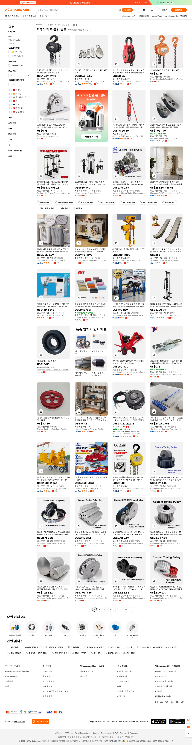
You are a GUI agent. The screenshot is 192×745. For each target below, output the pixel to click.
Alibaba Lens (19, 721)
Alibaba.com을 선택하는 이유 (17, 671)
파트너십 (158, 691)
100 (125, 609)
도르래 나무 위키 (80, 653)
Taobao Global (106, 733)
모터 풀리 (97, 653)
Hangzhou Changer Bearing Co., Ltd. (89, 81)
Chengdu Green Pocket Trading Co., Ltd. (53, 260)
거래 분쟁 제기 (123, 681)
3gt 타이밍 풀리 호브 (32, 647)
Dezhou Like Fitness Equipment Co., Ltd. (53, 193)
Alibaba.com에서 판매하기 (165, 671)
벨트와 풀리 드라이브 (149, 202)
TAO (116, 733)
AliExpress (59, 733)
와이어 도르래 (130, 653)
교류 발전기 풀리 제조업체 (38, 653)
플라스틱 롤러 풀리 (47, 208)
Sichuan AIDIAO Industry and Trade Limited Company (129, 136)
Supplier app (95, 721)
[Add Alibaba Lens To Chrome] (40, 721)
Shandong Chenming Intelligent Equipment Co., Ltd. (166, 260)
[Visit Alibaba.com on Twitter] (166, 702)
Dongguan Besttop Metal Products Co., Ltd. (91, 317)
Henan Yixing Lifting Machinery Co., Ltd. (53, 81)
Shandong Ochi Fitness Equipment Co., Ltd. (166, 193)
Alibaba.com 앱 (118, 721)
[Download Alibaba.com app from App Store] (159, 721)
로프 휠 (129, 647)
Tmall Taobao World (83, 733)
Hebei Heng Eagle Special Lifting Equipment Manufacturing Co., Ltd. (166, 79)
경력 (7, 686)
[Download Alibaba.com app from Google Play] (178, 721)
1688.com (69, 733)
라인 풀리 (78, 208)
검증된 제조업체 (86, 671)
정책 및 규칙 (48, 696)
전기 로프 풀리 (114, 647)
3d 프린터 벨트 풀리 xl (65, 202)
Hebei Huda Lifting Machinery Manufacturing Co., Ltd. (129, 81)
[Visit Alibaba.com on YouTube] (177, 702)
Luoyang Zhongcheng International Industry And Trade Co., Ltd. (91, 260)
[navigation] (20, 317)
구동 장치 (50, 25)
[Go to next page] (131, 609)
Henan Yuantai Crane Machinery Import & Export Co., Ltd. (129, 260)
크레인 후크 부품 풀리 (108, 202)
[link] (188, 720)
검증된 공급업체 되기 (163, 686)
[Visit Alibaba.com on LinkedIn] (161, 702)
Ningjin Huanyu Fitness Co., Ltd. (87, 193)
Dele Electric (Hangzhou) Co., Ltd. (88, 488)
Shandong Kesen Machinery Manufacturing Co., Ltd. (129, 372)
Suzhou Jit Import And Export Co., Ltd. (165, 315)
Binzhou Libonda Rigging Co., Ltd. (163, 138)
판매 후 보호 (48, 686)
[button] (119, 10)
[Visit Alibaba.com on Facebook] (156, 702)
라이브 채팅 (122, 676)
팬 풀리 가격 (75, 647)
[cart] (152, 10)
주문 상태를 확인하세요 (164, 681)
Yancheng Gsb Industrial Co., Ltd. (50, 315)
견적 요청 (84, 676)
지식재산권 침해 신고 (126, 691)
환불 (119, 686)
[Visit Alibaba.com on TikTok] (182, 702)
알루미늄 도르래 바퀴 (94, 647)
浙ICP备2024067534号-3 (162, 741)
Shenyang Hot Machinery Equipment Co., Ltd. (53, 370)
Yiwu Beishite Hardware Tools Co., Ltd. (165, 429)
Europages (134, 733)
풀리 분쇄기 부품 (129, 202)
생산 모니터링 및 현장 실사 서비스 (56, 691)
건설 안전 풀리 (16, 653)
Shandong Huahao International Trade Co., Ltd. (129, 315)
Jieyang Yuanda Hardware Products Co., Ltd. (166, 374)
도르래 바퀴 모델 (87, 202)
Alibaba (39, 25)
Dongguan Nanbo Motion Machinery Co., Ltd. (129, 193)
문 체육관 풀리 (170, 202)
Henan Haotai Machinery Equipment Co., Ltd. (53, 488)
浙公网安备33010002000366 (138, 741)
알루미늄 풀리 (113, 653)
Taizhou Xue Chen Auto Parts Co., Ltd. (52, 429)
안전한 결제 (47, 671)
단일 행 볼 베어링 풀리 (55, 647)
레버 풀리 (64, 208)
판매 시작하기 (160, 676)
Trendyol (123, 733)
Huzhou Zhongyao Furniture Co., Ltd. (89, 429)
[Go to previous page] (89, 609)
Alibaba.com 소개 (12, 666)
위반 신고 (121, 696)
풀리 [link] (75, 25)
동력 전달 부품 (63, 25)
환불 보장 (46, 676)
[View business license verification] (119, 741)
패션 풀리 (14, 647)
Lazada (96, 733)
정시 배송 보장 (48, 681)
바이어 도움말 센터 (125, 671)
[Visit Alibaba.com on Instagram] (171, 702)
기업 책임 (9, 681)
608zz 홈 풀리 (45, 202)
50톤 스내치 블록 (61, 653)
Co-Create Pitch (12, 676)
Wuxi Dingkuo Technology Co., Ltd (126, 434)
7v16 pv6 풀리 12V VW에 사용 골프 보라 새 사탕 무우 (158, 647)
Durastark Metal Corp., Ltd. (48, 136)
